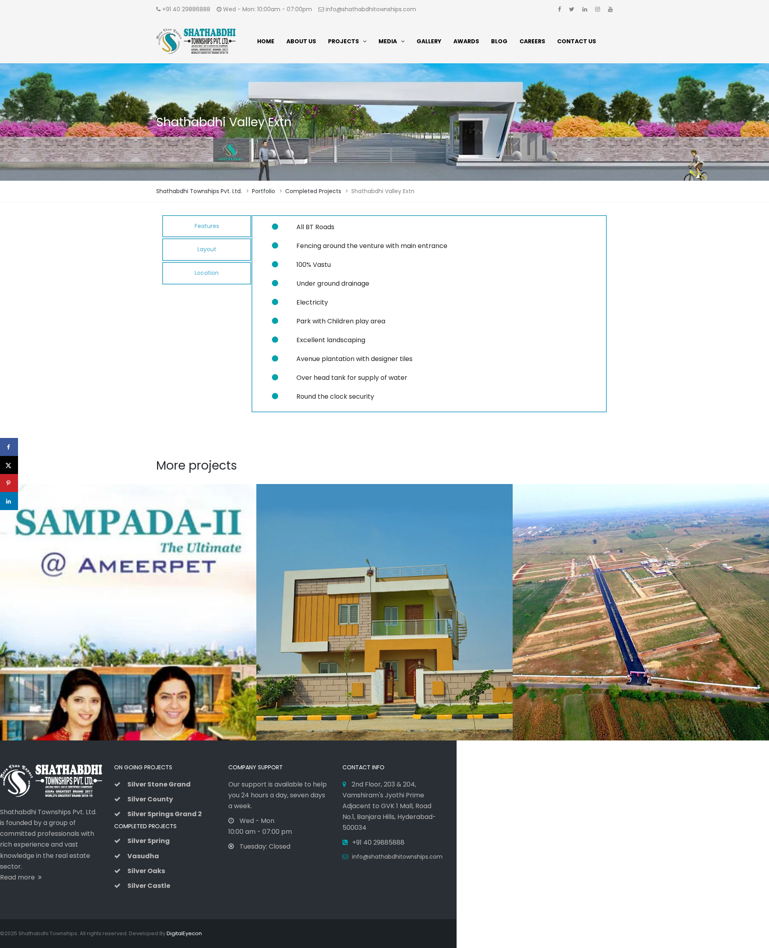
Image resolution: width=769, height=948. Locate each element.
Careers (532, 41)
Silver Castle (148, 885)
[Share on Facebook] (9, 447)
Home (265, 41)
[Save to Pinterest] (9, 483)
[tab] (206, 226)
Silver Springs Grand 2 (164, 814)
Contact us (576, 41)
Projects (343, 41)
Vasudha (143, 856)
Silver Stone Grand (159, 784)
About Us (301, 41)
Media (387, 41)
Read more (19, 877)
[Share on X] (9, 465)
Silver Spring (148, 840)
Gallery (429, 41)
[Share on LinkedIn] (9, 501)
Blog (499, 41)
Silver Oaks (146, 870)
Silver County (150, 799)
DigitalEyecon (184, 933)
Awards (466, 41)
